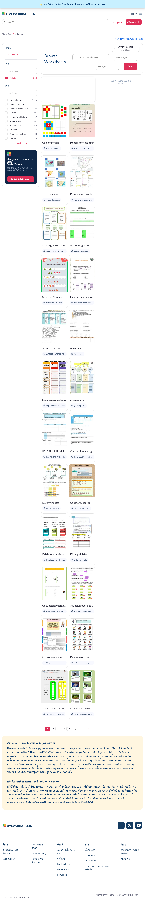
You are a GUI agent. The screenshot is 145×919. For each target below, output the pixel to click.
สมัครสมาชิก (133, 22)
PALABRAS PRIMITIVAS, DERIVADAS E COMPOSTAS (54, 451)
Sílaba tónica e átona (53, 708)
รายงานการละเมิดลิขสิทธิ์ (130, 851)
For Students (63, 869)
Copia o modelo (50, 142)
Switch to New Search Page (130, 38)
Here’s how (99, 4)
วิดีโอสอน (62, 858)
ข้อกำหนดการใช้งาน (105, 895)
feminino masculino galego (82, 296)
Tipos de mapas (50, 194)
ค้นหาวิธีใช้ (90, 860)
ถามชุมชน (90, 855)
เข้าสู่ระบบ (118, 22)
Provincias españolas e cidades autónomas (82, 194)
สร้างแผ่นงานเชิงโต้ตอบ (11, 851)
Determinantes (50, 502)
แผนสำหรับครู (39, 853)
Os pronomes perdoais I (54, 657)
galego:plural (77, 399)
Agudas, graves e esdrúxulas (82, 605)
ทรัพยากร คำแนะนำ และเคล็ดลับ (97, 868)
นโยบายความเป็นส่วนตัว (127, 895)
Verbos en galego (79, 245)
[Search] (5, 22)
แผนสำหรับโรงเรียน (37, 860)
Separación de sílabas (54, 399)
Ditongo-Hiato (78, 554)
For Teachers (63, 864)
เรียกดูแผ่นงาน (10, 858)
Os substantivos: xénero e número (54, 605)
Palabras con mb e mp (82, 142)
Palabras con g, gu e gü (82, 657)
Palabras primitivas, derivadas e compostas (54, 554)
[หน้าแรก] (18, 13)
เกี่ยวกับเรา (90, 849)
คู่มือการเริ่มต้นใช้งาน (66, 851)
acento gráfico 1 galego (54, 245)
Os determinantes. (80, 502)
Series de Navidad (52, 296)
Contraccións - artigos (82, 451)
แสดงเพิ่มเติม (19, 143)
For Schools (63, 874)
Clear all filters (13, 54)
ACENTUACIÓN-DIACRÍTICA (54, 348)
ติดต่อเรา (125, 858)
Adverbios (75, 348)
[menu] (141, 13)
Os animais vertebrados (82, 708)
